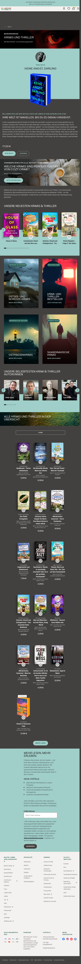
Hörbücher (27, 869)
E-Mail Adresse (29, 811)
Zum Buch (9, 153)
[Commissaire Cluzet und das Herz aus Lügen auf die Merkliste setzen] (30, 224)
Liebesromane (48, 865)
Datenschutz (13, 960)
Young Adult (47, 890)
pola (5, 914)
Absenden (30, 846)
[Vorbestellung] (23, 707)
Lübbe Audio (8, 892)
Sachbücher (47, 883)
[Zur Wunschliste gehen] (68, 8)
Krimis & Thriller (48, 862)
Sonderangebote (29, 881)
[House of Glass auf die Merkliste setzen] (11, 225)
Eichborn (6, 885)
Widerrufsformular (69, 896)
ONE (5, 903)
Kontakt (66, 864)
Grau (5, 889)
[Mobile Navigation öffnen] (78, 8)
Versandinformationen (70, 874)
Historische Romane (50, 874)
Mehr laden (40, 743)
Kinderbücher (48, 887)
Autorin (23, 153)
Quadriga (7, 917)
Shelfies (26, 872)
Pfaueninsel (7, 910)
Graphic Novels (48, 898)
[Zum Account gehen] (64, 8)
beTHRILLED (8, 876)
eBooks (26, 865)
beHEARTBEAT (8, 873)
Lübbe (6, 896)
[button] (11, 229)
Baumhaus (7, 869)
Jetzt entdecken (13, 180)
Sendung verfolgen (69, 878)
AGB (65, 892)
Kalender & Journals (50, 901)
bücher (9, 26)
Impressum (5, 960)
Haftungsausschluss (23, 960)
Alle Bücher (27, 862)
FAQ (65, 867)
